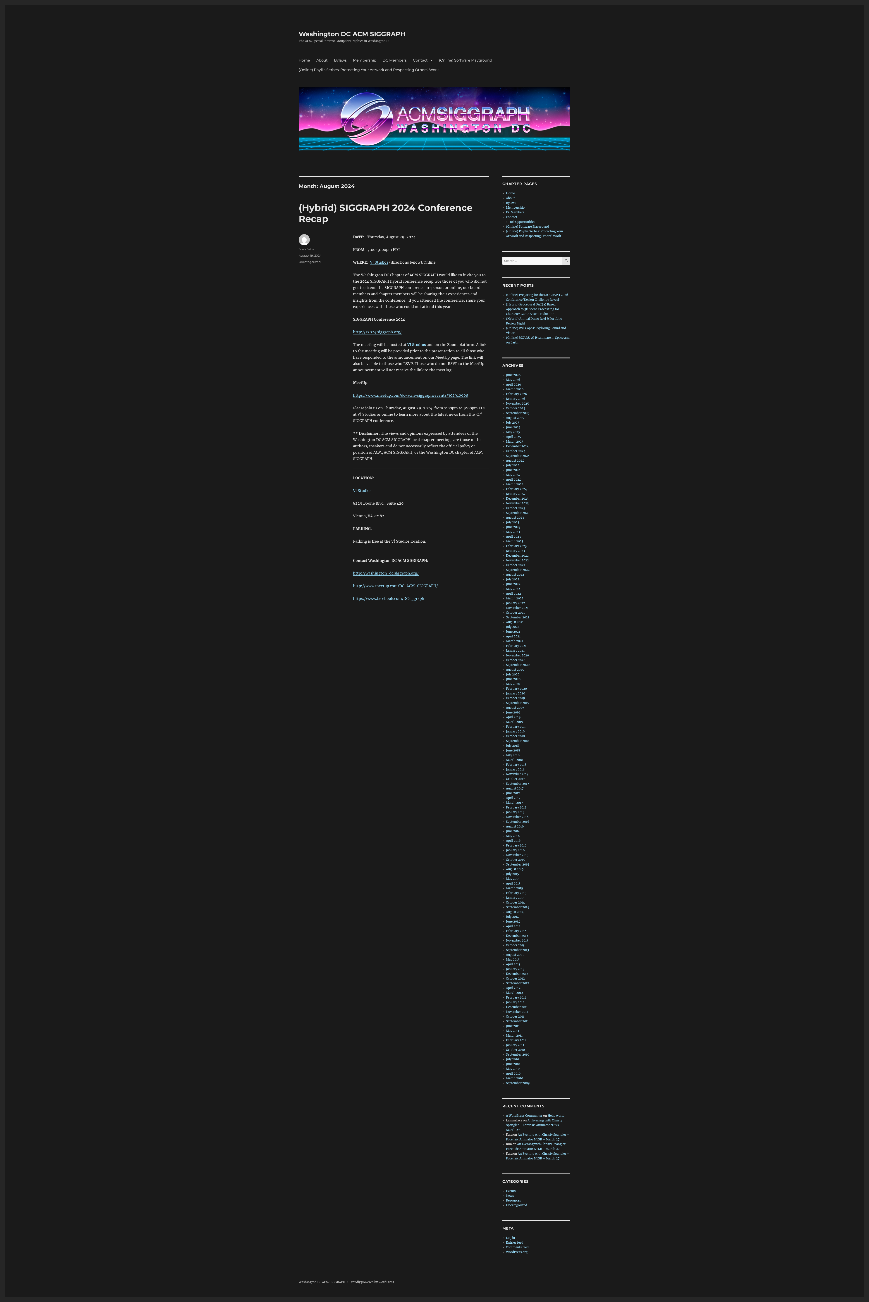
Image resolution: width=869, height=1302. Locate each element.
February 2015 (516, 893)
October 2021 (515, 613)
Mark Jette (306, 249)
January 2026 (515, 399)
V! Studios (379, 262)
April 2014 (513, 926)
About (322, 60)
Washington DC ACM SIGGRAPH (352, 34)
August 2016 (515, 826)
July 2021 (512, 627)
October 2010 (515, 1050)
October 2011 (515, 1016)
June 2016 (513, 831)
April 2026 (513, 384)
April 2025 (513, 437)
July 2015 (512, 874)
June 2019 (513, 712)
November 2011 (517, 1012)
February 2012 (516, 997)
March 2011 (514, 1035)
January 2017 (515, 812)
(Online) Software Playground (465, 60)
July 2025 (512, 422)
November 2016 (517, 817)
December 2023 (517, 499)
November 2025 (517, 403)
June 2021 (513, 632)
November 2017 (517, 774)
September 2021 (517, 617)
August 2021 (515, 622)
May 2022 (513, 589)
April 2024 (513, 480)
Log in (510, 1238)
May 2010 (513, 1069)
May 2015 (513, 879)
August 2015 (515, 869)
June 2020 (513, 679)
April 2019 (513, 717)
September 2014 (517, 907)
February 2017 (516, 807)
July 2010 (512, 1059)
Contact (420, 60)
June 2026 (513, 375)
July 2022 (512, 579)
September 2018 (517, 741)
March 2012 (514, 993)
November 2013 (517, 940)
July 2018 (512, 746)
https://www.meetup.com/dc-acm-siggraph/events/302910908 (410, 395)
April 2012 (513, 988)
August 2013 (514, 955)
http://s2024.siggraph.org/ (377, 332)
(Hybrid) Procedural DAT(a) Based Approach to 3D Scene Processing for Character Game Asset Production (532, 309)
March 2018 (514, 760)
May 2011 (512, 1031)
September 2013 (517, 950)
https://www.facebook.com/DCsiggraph (388, 598)
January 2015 (515, 898)
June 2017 (513, 793)
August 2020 (515, 670)
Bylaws (340, 60)
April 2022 (513, 594)
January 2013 (515, 969)
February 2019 (516, 727)
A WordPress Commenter (524, 1116)
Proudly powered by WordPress (371, 1282)
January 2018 (515, 769)
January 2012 (515, 1002)
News (510, 1196)
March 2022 (514, 598)
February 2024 (516, 489)
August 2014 (515, 912)
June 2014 (513, 921)
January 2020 (515, 693)
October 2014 (515, 902)
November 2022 (517, 560)
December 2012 (517, 974)
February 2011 (516, 1040)
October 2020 (515, 660)
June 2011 (513, 1026)
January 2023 (515, 551)
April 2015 (513, 883)
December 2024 (517, 446)
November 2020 (517, 655)
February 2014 (516, 931)
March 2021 (514, 641)
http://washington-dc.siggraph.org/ (386, 573)
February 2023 (516, 546)
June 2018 (513, 750)
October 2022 (515, 565)
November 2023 (517, 503)
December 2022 (517, 556)
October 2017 (515, 779)
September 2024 (518, 456)
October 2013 (515, 945)
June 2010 (513, 1064)
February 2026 (516, 394)
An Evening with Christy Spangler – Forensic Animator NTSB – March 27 (534, 1125)
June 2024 (513, 470)
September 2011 (517, 1021)
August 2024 (515, 461)
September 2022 (518, 570)
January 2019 (515, 731)
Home (304, 60)
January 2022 (515, 603)
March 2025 (514, 442)
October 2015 (515, 860)
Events (511, 1191)
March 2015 (514, 888)
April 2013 (513, 964)
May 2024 (513, 475)
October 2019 (515, 698)
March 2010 (514, 1078)
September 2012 (517, 983)
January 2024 (515, 494)
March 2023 (514, 541)
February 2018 (516, 765)
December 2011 (517, 1007)
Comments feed (517, 1247)
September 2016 (517, 822)
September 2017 (517, 784)
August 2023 (515, 518)
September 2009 (518, 1083)
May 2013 (512, 959)
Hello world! (557, 1116)
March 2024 (514, 484)
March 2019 (514, 722)
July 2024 (512, 465)
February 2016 (516, 845)
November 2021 (517, 608)
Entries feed (514, 1243)
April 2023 (513, 537)
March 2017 (514, 803)
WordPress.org (517, 1252)
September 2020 (518, 665)
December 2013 (517, 936)
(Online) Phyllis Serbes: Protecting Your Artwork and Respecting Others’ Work (369, 70)
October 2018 (515, 736)
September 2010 (517, 1054)
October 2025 (515, 408)
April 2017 (513, 798)
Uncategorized (310, 262)
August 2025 (515, 418)
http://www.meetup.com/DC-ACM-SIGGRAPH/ (395, 586)
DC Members (395, 60)
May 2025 (513, 432)
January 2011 (515, 1045)
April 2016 (513, 841)
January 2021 (515, 651)
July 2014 (512, 917)
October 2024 (515, 451)
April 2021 (513, 636)
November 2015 (517, 855)
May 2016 (513, 836)
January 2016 (515, 850)
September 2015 (517, 864)
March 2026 (515, 389)
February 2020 (516, 689)
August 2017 (515, 788)
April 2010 (513, 1073)
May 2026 (513, 380)
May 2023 (513, 532)
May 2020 (513, 684)
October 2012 (515, 978)
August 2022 (515, 575)
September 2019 (517, 703)
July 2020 (512, 674)
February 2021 (516, 646)
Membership (364, 60)
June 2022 (513, 584)
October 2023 (515, 508)
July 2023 (512, 522)
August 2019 (515, 708)
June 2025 (513, 427)
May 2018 (513, 755)
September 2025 (518, 413)
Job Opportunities (522, 222)
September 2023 (517, 513)
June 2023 (513, 527)
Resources (513, 1200)
